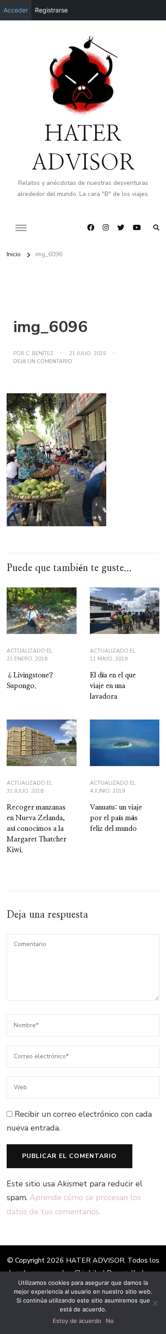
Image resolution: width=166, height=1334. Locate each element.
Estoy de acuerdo (77, 1320)
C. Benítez (40, 353)
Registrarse (51, 10)
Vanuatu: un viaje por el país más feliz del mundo (116, 818)
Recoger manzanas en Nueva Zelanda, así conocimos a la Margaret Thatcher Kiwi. (36, 828)
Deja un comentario (42, 362)
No (110, 1320)
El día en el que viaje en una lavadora (113, 686)
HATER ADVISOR (95, 1260)
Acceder (16, 10)
